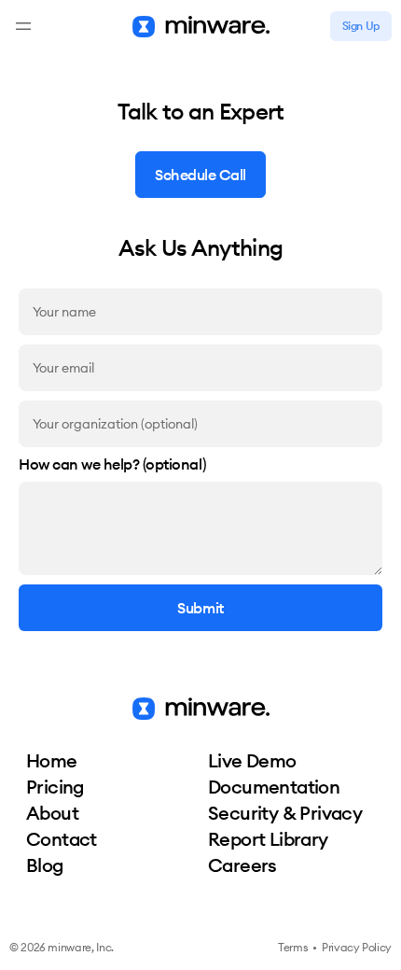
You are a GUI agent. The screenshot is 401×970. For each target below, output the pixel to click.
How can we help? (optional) (112, 465)
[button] (23, 26)
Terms (293, 947)
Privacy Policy (357, 947)
